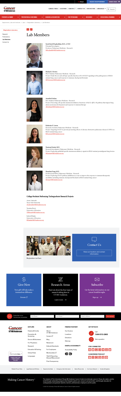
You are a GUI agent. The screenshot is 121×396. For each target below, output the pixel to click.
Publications (6, 37)
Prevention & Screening (29, 17)
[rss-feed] (106, 357)
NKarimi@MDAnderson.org (55, 153)
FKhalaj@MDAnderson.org (35, 220)
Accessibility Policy (71, 350)
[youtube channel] (96, 349)
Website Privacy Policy (17, 369)
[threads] (110, 349)
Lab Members (6, 39)
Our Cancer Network (92, 369)
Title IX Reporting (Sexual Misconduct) (53, 357)
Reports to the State (48, 369)
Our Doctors (91, 9)
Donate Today (113, 1)
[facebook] (89, 349)
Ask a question (99, 339)
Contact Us (81, 9)
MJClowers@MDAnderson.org (55, 80)
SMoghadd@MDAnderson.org (55, 50)
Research (89, 17)
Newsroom (50, 343)
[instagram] (99, 349)
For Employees (51, 349)
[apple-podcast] (89, 357)
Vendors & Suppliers (105, 369)
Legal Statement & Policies (32, 369)
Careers (71, 9)
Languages (100, 9)
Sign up (96, 297)
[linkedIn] (103, 349)
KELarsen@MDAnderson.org (55, 134)
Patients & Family (7, 17)
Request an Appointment (97, 1)
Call (101, 333)
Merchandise (50, 353)
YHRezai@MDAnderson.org (36, 212)
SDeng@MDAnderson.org (54, 180)
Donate (23, 297)
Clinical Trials (53, 9)
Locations (68, 334)
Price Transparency (52, 361)
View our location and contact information (94, 253)
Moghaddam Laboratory (10, 30)
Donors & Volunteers (52, 17)
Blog (47, 339)
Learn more (59, 300)
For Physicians (73, 17)
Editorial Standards (52, 346)
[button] (28, 29)
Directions (68, 337)
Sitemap (67, 341)
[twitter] (93, 349)
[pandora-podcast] (99, 357)
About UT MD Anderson (52, 332)
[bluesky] (106, 349)
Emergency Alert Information (64, 369)
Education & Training (107, 17)
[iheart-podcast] (103, 357)
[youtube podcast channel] (96, 357)
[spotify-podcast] (93, 357)
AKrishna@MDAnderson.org (55, 107)
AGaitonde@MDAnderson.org (36, 205)
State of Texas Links (79, 369)
